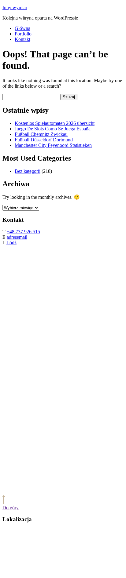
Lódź (11, 242)
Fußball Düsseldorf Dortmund (44, 139)
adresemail (17, 237)
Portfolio (23, 33)
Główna (22, 28)
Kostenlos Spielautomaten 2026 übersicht (54, 123)
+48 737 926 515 (23, 231)
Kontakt (22, 39)
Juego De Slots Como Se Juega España (53, 128)
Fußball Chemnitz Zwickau (41, 134)
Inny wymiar (14, 7)
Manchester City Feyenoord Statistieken (53, 145)
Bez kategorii (27, 171)
